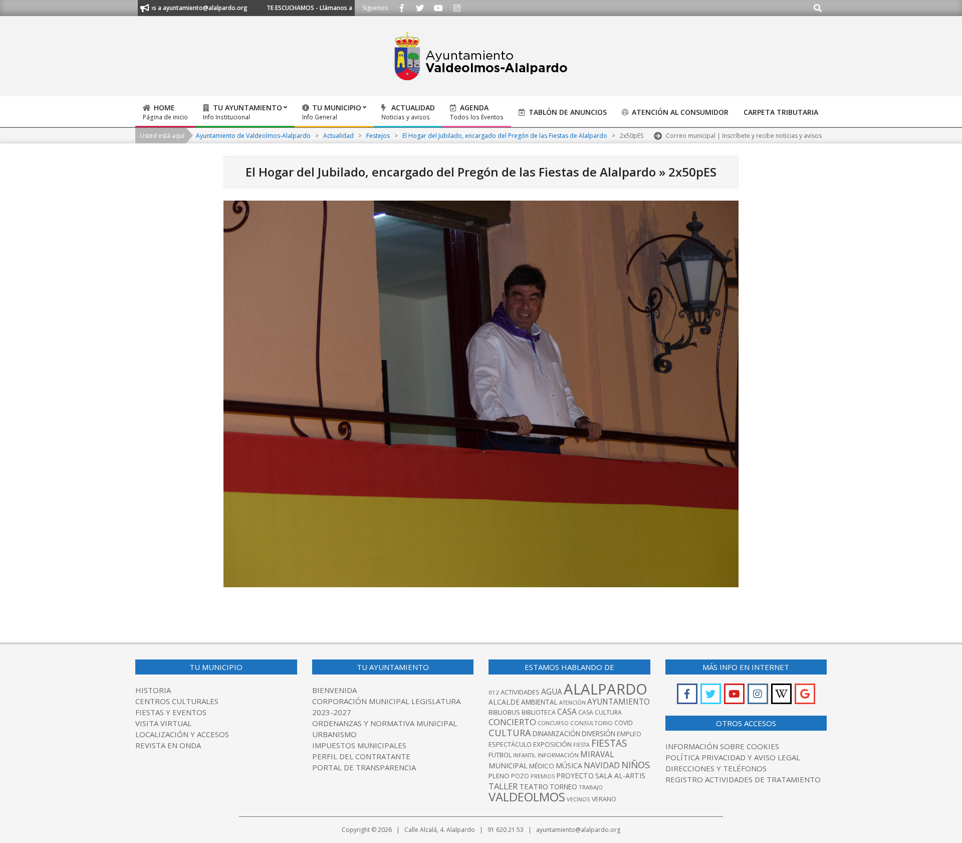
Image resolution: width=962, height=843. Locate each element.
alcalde (504, 702)
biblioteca (539, 712)
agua (551, 691)
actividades (520, 692)
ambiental (539, 702)
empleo (629, 734)
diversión (598, 733)
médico (541, 765)
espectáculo (510, 744)
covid (623, 723)
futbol (500, 754)
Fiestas (609, 743)
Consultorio (591, 723)
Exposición (552, 744)
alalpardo (605, 689)
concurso (553, 723)
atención (572, 702)
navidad (602, 765)
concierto (512, 722)
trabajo (591, 787)
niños (635, 764)
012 (494, 692)
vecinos (578, 799)
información (558, 755)
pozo (520, 776)
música (569, 765)
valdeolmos (527, 796)
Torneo (563, 786)
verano (604, 799)
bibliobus (504, 712)
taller (503, 786)
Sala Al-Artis (620, 775)
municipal (508, 765)
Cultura (510, 733)
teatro (533, 786)
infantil (524, 755)
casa (567, 711)
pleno (499, 775)
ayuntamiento (618, 701)
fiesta (581, 744)
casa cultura (600, 712)
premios (543, 776)
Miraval (597, 754)
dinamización (556, 733)
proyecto (575, 775)
